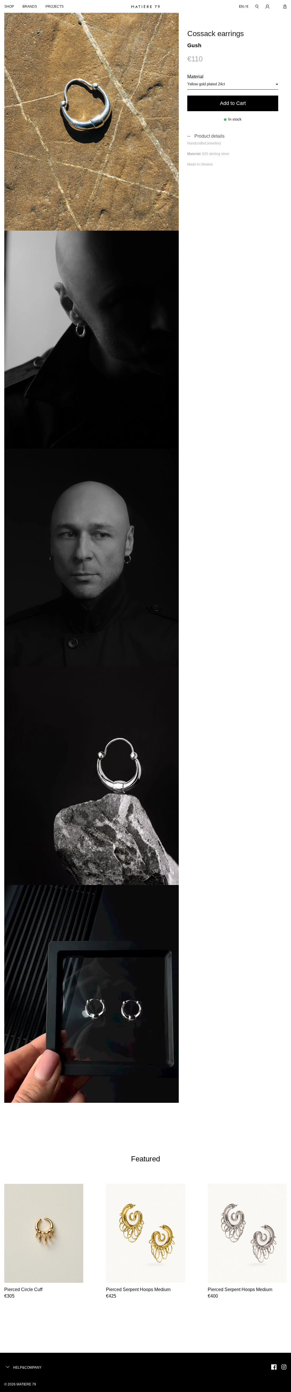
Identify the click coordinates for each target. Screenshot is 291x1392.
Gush (194, 45)
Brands (29, 7)
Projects (54, 7)
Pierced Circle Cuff (23, 1289)
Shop (9, 7)
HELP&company (26, 1368)
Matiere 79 (26, 1384)
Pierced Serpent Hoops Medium (138, 1289)
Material (195, 76)
